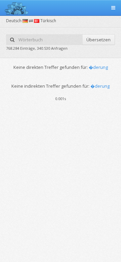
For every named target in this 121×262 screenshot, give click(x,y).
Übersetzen (98, 40)
